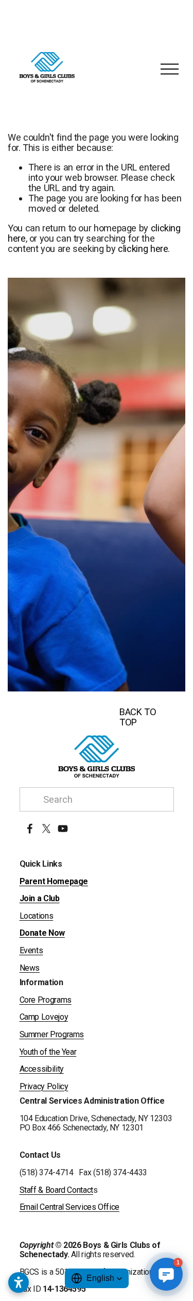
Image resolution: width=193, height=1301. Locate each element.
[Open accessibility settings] (18, 1282)
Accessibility (42, 1069)
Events (31, 950)
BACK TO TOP (137, 717)
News (30, 968)
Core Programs (46, 1000)
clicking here (143, 248)
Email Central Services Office (69, 1207)
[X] (46, 828)
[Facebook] (30, 828)
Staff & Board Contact (56, 1190)
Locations (37, 916)
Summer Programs (52, 1034)
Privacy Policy (44, 1086)
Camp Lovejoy (44, 1017)
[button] (96, 1278)
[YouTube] (63, 828)
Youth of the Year (48, 1052)
